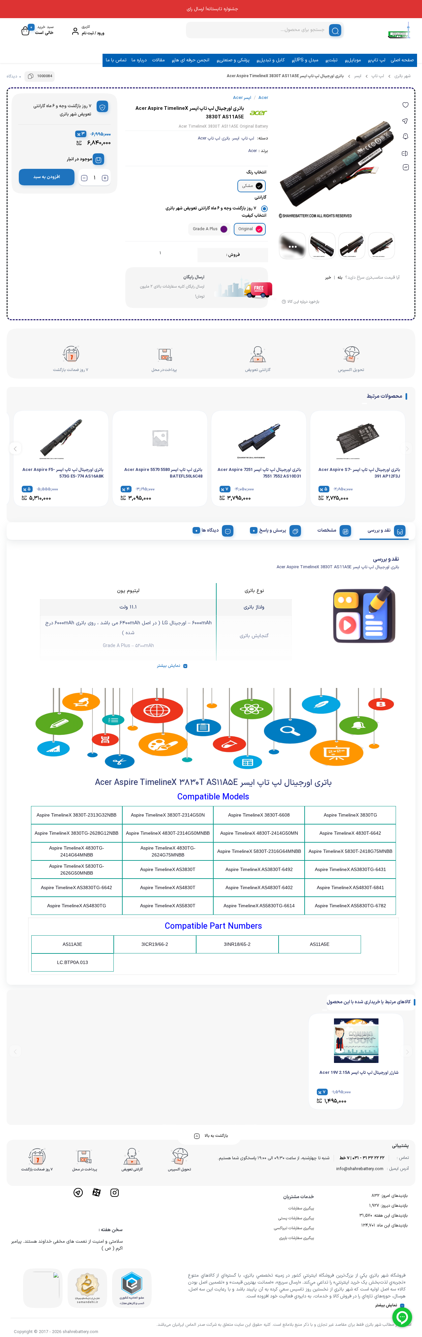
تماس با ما (116, 60)
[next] (15, 448)
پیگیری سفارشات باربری (296, 1238)
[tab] (384, 529)
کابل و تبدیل (272, 60)
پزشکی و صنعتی (235, 60)
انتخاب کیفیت (254, 216)
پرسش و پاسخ (272, 530)
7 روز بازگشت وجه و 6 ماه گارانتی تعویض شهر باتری (211, 208)
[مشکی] (259, 186)
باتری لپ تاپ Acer (214, 138)
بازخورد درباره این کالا (303, 302)
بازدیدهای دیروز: (393, 1205)
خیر (328, 278)
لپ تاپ (378, 60)
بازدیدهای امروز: (393, 1196)
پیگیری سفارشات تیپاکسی (294, 1228)
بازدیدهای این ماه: (391, 1225)
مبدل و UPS (306, 60)
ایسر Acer (242, 98)
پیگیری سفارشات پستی (296, 1218)
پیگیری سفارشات (301, 1208)
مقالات (158, 60)
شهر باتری (402, 76)
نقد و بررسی (379, 530)
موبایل (354, 60)
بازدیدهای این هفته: (389, 1215)
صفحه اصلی (402, 60)
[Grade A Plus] (223, 229)
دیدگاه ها (210, 530)
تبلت (333, 60)
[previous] (406, 448)
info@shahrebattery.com (359, 1169)
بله (340, 278)
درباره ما (139, 60)
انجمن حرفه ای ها (192, 60)
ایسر (357, 76)
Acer (252, 151)
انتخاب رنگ (256, 172)
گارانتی (260, 198)
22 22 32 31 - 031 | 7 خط (362, 1158)
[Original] (259, 229)
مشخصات (326, 530)
